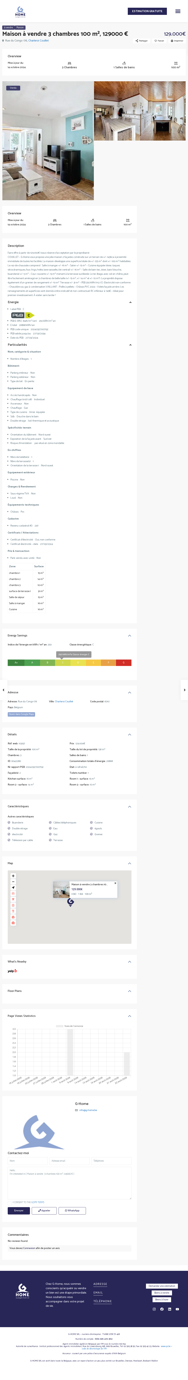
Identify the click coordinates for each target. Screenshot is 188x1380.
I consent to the (28, 1202)
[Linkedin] (169, 1309)
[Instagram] (154, 1309)
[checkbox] (10, 1203)
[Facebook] (162, 1309)
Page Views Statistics (22, 1016)
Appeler (45, 1211)
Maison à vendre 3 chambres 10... (89, 884)
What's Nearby (17, 961)
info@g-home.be (88, 1110)
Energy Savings (17, 635)
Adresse (13, 692)
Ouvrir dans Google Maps (21, 714)
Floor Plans (15, 991)
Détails (12, 734)
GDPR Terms (37, 1202)
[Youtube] (177, 1309)
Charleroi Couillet (38, 40)
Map (10, 863)
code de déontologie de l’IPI (94, 1348)
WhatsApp (73, 1211)
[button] (178, 11)
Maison (20, 28)
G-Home (81, 1104)
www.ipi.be (166, 1346)
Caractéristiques (18, 806)
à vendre (8, 28)
